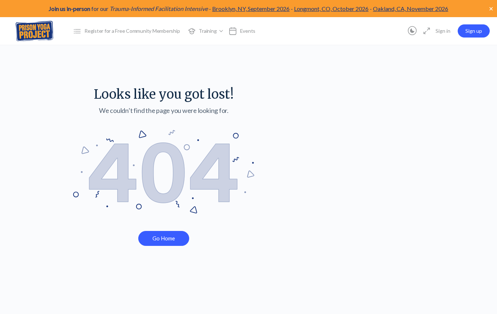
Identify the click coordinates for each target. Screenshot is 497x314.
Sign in (443, 31)
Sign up (473, 31)
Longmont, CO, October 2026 (331, 8)
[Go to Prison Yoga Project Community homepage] (34, 30)
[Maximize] (425, 31)
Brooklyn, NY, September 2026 (251, 8)
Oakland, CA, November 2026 (410, 8)
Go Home (163, 238)
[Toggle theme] (412, 31)
